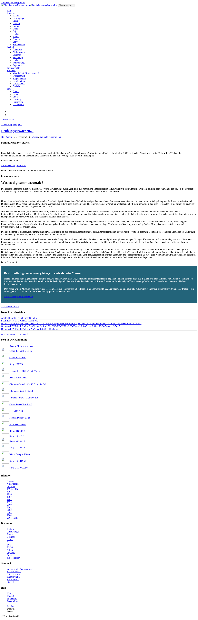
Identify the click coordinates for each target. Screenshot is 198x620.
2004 (9, 515)
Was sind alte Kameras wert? (20, 569)
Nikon (10, 550)
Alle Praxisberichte (10, 306)
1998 (9, 499)
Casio (9, 542)
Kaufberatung (13, 577)
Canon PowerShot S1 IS (20, 351)
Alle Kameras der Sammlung (14, 334)
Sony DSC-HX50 (17, 461)
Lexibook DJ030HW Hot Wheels (24, 371)
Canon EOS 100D (17, 357)
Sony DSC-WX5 (17, 447)
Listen (10, 534)
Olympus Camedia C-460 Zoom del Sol (27, 384)
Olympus (11, 552)
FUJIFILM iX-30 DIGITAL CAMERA (19, 320)
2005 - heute (12, 518)
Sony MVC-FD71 (17, 424)
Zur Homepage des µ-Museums (18, 296)
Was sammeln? (14, 571)
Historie (10, 529)
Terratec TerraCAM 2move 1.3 (23, 397)
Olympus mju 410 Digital (21, 391)
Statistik (10, 582)
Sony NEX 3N (16, 364)
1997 (9, 497)
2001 (9, 507)
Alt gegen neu (13, 574)
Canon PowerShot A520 (20, 404)
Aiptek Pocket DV (18, 377)
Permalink (21, 165)
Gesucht (10, 537)
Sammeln (43, 137)
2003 (9, 512)
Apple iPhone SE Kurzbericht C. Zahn (19, 318)
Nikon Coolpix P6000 (19, 454)
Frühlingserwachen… (17, 131)
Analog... (11, 481)
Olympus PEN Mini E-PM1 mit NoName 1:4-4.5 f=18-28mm (29, 329)
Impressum (12, 598)
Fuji (9, 544)
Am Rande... (13, 579)
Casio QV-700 (16, 411)
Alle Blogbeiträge (11, 124)
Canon (10, 539)
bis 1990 (11, 486)
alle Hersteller (13, 558)
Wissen (35, 137)
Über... (10, 593)
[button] (11, 13)
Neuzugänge (13, 531)
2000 (9, 504)
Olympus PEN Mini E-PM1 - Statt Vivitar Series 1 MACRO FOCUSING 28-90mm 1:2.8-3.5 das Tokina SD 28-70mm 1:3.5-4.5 (60, 326)
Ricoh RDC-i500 (17, 431)
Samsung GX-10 (17, 441)
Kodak (10, 547)
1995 (9, 491)
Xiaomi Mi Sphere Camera (21, 346)
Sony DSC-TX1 (16, 436)
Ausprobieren (55, 137)
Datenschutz (12, 601)
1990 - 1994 (12, 489)
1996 (9, 494)
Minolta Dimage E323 (19, 417)
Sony (9, 555)
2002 (9, 510)
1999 (9, 502)
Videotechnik (13, 484)
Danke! (10, 596)
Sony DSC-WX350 (18, 467)
